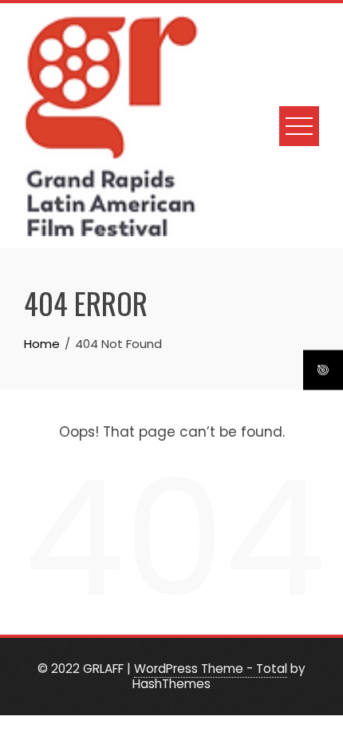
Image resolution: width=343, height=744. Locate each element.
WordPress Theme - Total (210, 668)
